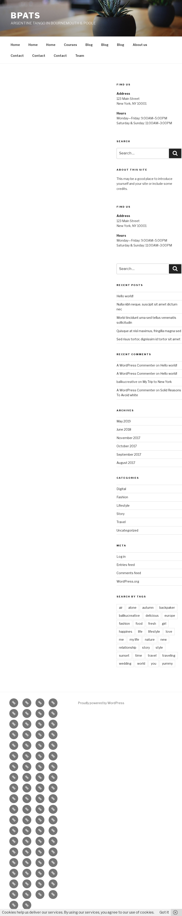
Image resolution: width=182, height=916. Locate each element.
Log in (121, 556)
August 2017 (126, 463)
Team (79, 55)
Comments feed (129, 573)
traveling (168, 655)
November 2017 (128, 438)
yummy (167, 663)
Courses (70, 45)
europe (169, 615)
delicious (152, 615)
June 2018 (124, 429)
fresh (152, 623)
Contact (17, 55)
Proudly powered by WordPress (101, 703)
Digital (121, 489)
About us (140, 45)
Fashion (122, 497)
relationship (127, 647)
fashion (124, 623)
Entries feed (126, 565)
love (169, 631)
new (163, 639)
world (141, 663)
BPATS (25, 15)
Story (121, 514)
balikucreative (129, 615)
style (159, 647)
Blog (89, 45)
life (140, 631)
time (138, 655)
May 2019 (124, 421)
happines (125, 631)
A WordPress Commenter (136, 365)
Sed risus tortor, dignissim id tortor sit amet (148, 339)
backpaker (167, 607)
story (146, 647)
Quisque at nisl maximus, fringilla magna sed (149, 331)
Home (15, 45)
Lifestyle (123, 505)
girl (164, 623)
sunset (124, 655)
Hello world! (125, 296)
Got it (164, 912)
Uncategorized (127, 530)
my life (134, 639)
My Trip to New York (157, 382)
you (153, 663)
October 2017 (127, 446)
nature (150, 639)
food (139, 623)
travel (152, 655)
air (121, 607)
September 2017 (129, 454)
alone (132, 607)
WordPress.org (128, 581)
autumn (148, 607)
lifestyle (154, 631)
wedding (125, 663)
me (121, 639)
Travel (121, 522)
